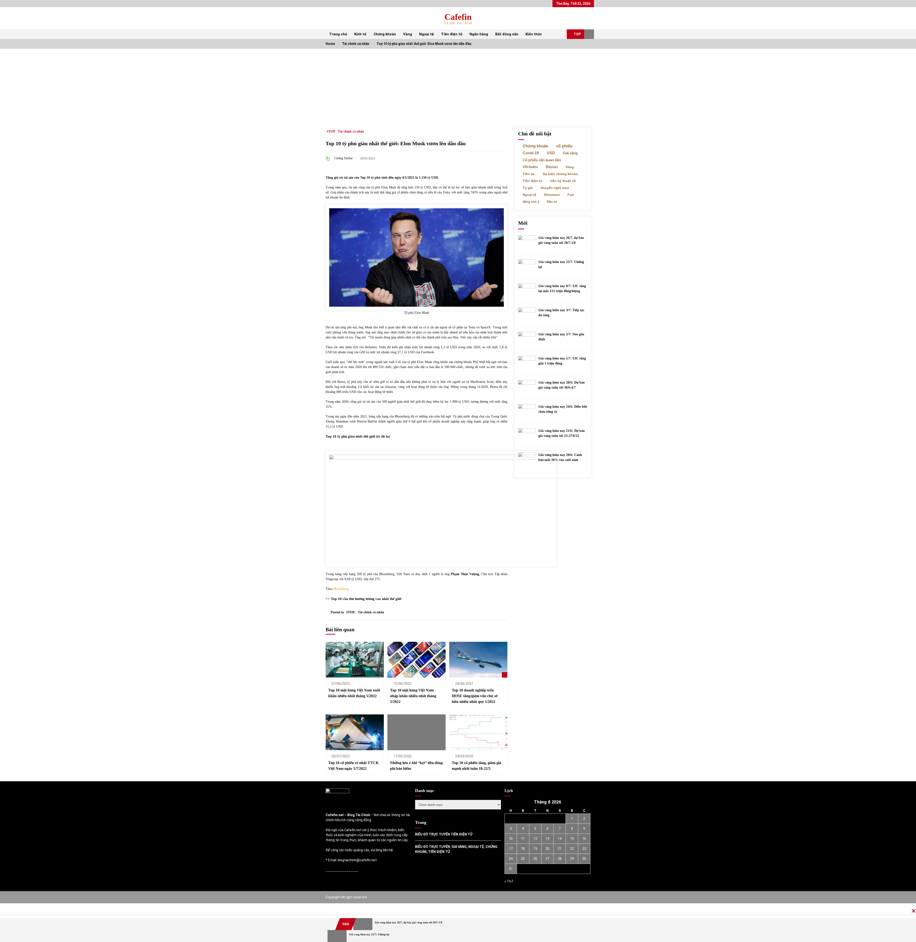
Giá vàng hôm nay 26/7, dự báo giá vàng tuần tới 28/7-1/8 (561, 240)
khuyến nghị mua (555, 188)
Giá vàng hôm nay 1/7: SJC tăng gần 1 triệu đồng (562, 361)
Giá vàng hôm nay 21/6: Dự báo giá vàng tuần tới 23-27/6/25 (561, 433)
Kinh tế (360, 34)
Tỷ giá (528, 188)
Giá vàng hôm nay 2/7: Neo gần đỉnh (561, 336)
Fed (570, 195)
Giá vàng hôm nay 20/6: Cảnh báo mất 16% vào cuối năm (560, 457)
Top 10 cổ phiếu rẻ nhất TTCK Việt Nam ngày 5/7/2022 (353, 766)
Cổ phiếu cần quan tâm (542, 160)
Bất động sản (506, 34)
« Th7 (509, 881)
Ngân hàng (478, 34)
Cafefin (458, 17)
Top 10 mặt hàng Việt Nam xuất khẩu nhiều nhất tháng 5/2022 (354, 693)
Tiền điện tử (451, 34)
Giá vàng (570, 153)
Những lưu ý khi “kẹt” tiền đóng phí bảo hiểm (416, 766)
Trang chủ (338, 34)
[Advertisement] (458, 84)
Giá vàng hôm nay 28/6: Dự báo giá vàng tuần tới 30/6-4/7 (561, 385)
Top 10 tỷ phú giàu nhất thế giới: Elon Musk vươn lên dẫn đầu (396, 143)
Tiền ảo (529, 174)
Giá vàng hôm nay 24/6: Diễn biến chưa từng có (563, 409)
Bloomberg (341, 589)
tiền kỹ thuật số (563, 181)
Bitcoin (552, 167)
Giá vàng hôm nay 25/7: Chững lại (561, 264)
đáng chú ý (531, 201)
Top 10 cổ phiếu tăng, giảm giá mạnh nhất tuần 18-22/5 (476, 766)
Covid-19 (531, 153)
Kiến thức (534, 34)
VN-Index (530, 167)
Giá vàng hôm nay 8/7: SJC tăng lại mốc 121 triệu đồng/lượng (562, 288)
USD (551, 153)
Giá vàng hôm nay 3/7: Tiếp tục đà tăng (561, 312)
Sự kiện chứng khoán (560, 174)
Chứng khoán (385, 34)
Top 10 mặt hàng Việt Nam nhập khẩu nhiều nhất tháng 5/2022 (413, 696)
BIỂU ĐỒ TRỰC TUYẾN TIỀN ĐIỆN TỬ (443, 834)
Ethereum (552, 195)
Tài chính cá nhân (351, 131)
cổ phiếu (564, 146)
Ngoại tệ (426, 34)
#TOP (331, 131)
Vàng (407, 34)
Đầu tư (552, 201)
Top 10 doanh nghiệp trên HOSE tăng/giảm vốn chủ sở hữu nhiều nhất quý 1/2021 (475, 696)
